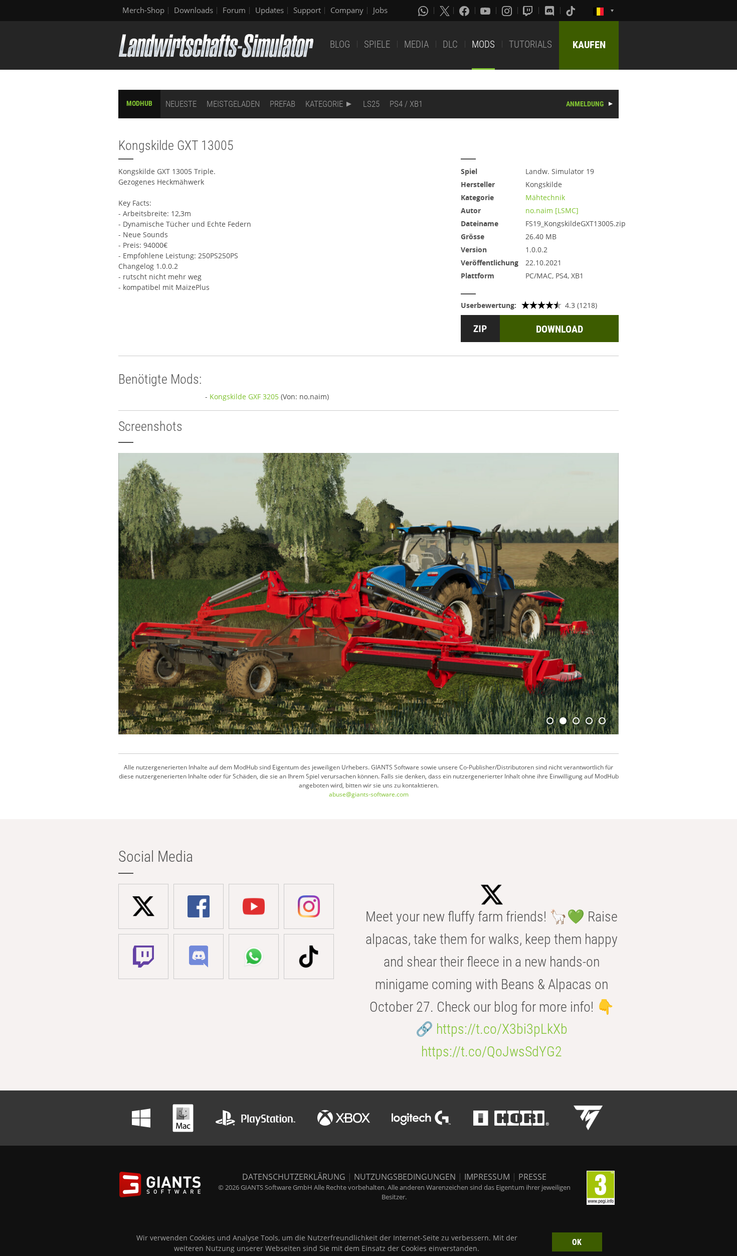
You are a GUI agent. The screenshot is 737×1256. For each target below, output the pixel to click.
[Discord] (550, 10)
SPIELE (377, 44)
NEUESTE (181, 104)
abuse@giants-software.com (369, 794)
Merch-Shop (143, 10)
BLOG (340, 44)
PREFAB (282, 104)
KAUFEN (589, 45)
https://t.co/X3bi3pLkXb (502, 1029)
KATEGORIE (324, 104)
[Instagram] (508, 10)
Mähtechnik (545, 197)
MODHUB (139, 103)
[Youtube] (486, 10)
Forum (234, 10)
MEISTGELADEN (233, 104)
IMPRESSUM (487, 1176)
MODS (483, 44)
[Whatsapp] (424, 10)
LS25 (371, 104)
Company (346, 10)
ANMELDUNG (585, 104)
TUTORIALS (530, 44)
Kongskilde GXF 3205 (244, 396)
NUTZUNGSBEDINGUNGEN (405, 1176)
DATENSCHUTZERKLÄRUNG (293, 1176)
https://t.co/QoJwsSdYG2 (491, 1051)
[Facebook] (465, 10)
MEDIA (416, 44)
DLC (450, 44)
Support (307, 10)
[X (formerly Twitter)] (445, 10)
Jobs (380, 10)
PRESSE (532, 1176)
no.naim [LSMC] (552, 210)
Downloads (193, 10)
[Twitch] (529, 10)
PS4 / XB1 (406, 104)
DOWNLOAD (559, 329)
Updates (269, 10)
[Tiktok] (572, 10)
